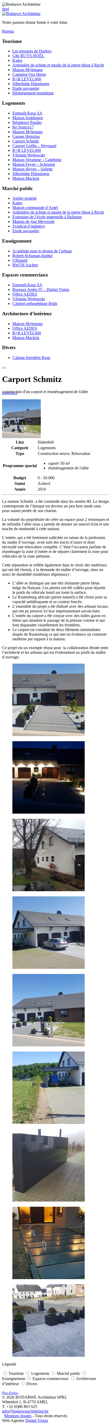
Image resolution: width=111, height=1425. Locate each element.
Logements (40, 1373)
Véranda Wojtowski (28, 155)
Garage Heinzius (26, 136)
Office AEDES (24, 294)
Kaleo (17, 60)
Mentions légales (17, 1416)
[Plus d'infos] (4, 368)
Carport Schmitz (25, 141)
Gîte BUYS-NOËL (28, 56)
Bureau (8, 31)
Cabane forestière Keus (31, 357)
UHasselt (19, 260)
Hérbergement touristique (33, 93)
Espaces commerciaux (51, 1378)
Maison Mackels (25, 178)
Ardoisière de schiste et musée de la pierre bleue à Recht (58, 65)
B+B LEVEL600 (26, 79)
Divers (31, 1384)
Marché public (68, 1373)
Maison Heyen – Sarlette (32, 169)
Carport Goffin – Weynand (34, 146)
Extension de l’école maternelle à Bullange (47, 217)
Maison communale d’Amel (35, 207)
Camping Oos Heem (29, 74)
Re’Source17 (23, 127)
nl (7, 9)
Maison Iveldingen (27, 118)
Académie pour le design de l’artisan (42, 251)
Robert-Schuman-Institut (32, 255)
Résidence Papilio (27, 122)
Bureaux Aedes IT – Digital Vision (40, 289)
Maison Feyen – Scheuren (33, 164)
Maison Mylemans (27, 70)
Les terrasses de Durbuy (32, 51)
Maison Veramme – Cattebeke (36, 160)
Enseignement (13, 1378)
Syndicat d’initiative (28, 226)
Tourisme (16, 1373)
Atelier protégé (24, 198)
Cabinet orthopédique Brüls (34, 303)
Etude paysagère (25, 88)
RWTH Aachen (25, 265)
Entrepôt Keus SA (27, 113)
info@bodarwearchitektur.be (25, 1411)
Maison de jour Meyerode (33, 221)
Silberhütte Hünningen (30, 83)
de (4, 9)
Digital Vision (36, 1420)
